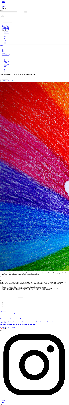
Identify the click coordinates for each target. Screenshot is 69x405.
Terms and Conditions (5, 401)
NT (5, 42)
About (3, 5)
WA (5, 40)
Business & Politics (5, 29)
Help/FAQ (4, 6)
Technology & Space (5, 27)
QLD (5, 38)
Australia (5, 62)
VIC (5, 37)
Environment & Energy (6, 25)
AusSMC (3, 1)
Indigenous (6, 31)
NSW (5, 36)
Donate (1, 45)
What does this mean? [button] (4, 79)
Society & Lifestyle (5, 26)
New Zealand (6, 34)
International (6, 63)
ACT (5, 43)
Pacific (5, 35)
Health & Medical (5, 24)
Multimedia (6, 80)
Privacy (3, 400)
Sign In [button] (4, 8)
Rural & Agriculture (5, 28)
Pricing (3, 7)
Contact (3, 402)
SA (5, 39)
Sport (5, 32)
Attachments (10, 80)
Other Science (6, 33)
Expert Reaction (15, 80)
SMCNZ (3, 2)
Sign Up (3, 51)
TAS (5, 41)
